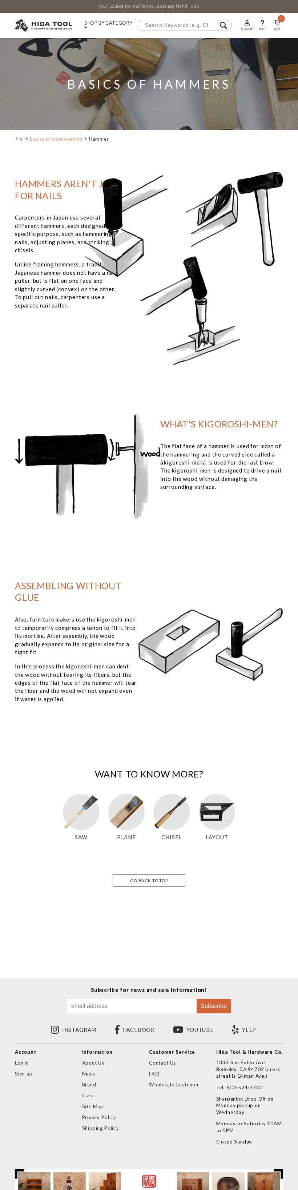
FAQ (154, 1074)
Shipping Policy (100, 1128)
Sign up (24, 1074)
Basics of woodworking (56, 139)
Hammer (99, 139)
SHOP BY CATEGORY (108, 23)
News (88, 1074)
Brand (89, 1085)
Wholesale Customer (174, 1085)
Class (88, 1095)
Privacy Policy (99, 1117)
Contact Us (162, 1063)
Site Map (93, 1106)
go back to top (149, 880)
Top (19, 138)
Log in (22, 1063)
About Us (93, 1063)
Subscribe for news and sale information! (149, 990)
